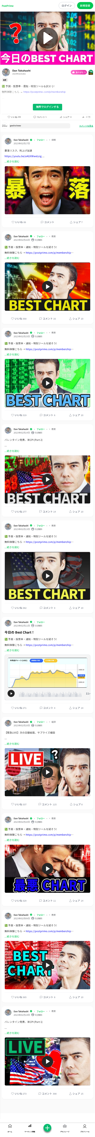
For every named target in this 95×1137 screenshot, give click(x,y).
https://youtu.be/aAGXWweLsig (23, 156)
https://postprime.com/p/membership (44, 91)
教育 (54, 236)
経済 (54, 721)
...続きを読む (12, 161)
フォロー (41, 139)
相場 (54, 139)
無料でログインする (47, 106)
